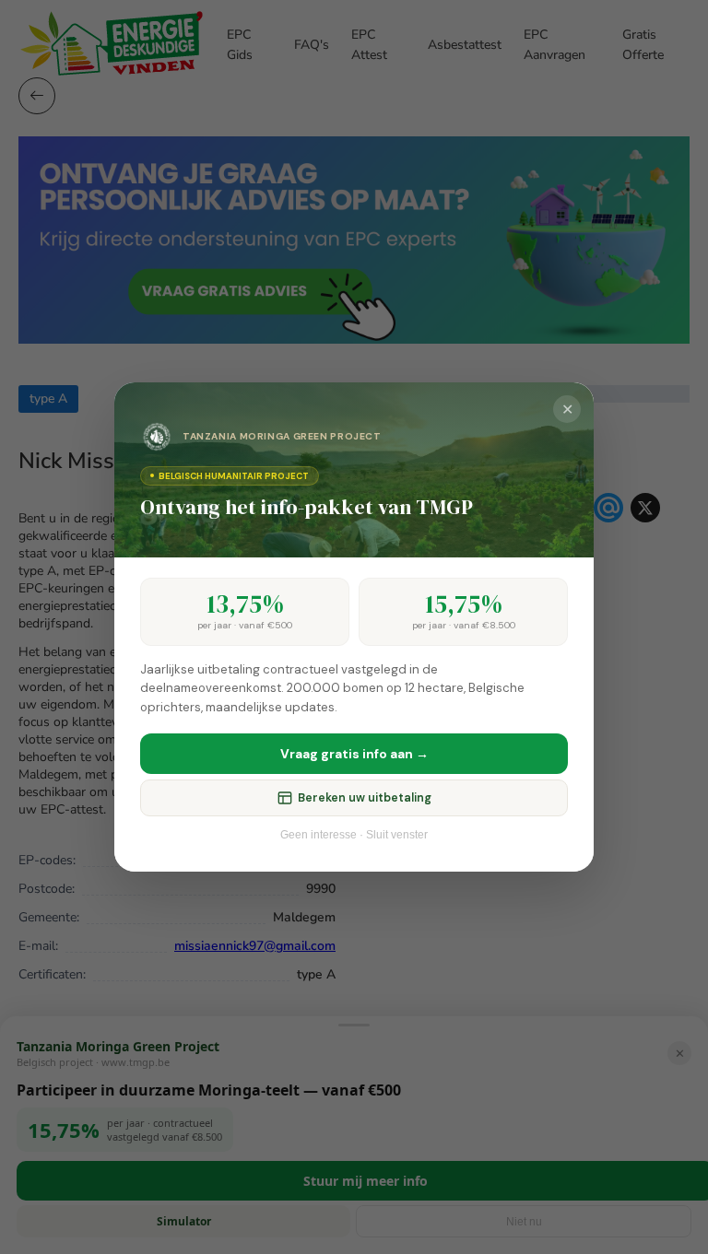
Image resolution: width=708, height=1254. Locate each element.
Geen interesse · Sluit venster (354, 834)
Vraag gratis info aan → (354, 753)
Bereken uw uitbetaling (364, 798)
